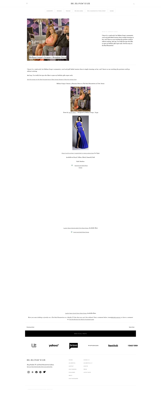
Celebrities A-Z (88, 363)
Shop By (86, 366)
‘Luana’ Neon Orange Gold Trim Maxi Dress (75, 228)
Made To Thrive (50, 389)
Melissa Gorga (79, 11)
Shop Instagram (73, 378)
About (70, 375)
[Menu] (27, 3)
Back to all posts (80, 333)
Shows (112, 11)
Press (85, 369)
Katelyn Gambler (43, 389)
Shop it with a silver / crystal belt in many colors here (78, 153)
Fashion (68, 11)
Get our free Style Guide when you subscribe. (39, 366)
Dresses (59, 11)
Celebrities (72, 363)
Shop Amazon (72, 369)
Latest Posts (87, 372)
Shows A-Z (87, 359)
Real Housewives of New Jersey (96, 11)
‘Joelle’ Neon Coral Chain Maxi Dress (76, 313)
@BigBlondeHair (116, 317)
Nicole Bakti (72, 112)
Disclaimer (72, 372)
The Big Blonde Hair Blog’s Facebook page (81, 319)
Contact (71, 366)
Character (50, 11)
